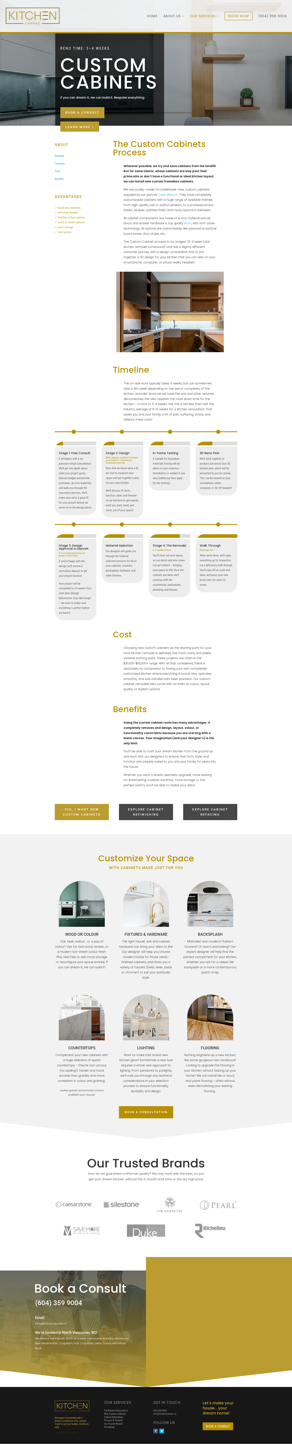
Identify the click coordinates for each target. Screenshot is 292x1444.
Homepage (109, 1426)
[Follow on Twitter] (161, 1431)
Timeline (60, 163)
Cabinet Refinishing (113, 1417)
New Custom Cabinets (115, 1413)
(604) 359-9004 (272, 16)
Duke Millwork (168, 195)
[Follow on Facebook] (155, 1431)
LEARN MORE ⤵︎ (79, 127)
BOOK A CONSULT (82, 112)
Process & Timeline (113, 1420)
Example (59, 155)
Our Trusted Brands (113, 1423)
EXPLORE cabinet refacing (210, 812)
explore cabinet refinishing (146, 812)
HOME (152, 16)
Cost (57, 171)
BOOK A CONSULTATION (146, 1112)
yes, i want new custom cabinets (82, 812)
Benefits (59, 179)
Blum (187, 223)
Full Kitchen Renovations (116, 1410)
